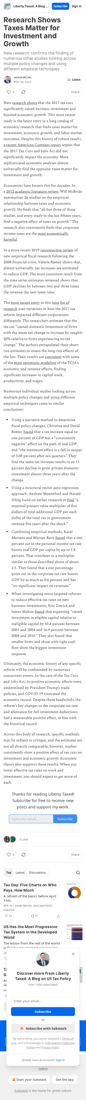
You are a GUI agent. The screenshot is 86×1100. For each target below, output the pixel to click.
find (70, 500)
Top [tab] (8, 873)
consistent (53, 357)
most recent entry (25, 303)
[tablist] (26, 872)
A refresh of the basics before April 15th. (30, 898)
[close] (73, 954)
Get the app (65, 1079)
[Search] (78, 872)
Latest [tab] (20, 873)
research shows (24, 103)
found (28, 432)
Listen (76, 80)
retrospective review (56, 250)
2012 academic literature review (32, 191)
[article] (43, 900)
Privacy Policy (50, 1047)
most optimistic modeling (35, 363)
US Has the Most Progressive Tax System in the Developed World (30, 932)
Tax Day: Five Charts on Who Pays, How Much (30, 887)
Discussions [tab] (37, 873)
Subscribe (60, 6)
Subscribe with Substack (46, 1028)
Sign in (77, 6)
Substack (21, 1090)
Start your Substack (31, 1079)
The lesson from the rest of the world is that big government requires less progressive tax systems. (32, 945)
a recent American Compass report (32, 145)
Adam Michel (23, 77)
